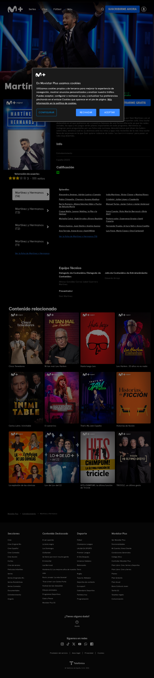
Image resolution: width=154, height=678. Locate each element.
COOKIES (101, 653)
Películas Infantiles (15, 569)
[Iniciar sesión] (143, 9)
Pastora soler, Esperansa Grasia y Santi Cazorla (124, 219)
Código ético (117, 557)
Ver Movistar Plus (118, 540)
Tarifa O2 (115, 590)
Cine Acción (12, 557)
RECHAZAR (86, 112)
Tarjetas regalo (118, 595)
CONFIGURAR (46, 112)
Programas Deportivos (51, 594)
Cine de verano (14, 565)
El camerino (50, 426)
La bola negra (48, 544)
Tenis (79, 569)
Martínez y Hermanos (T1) (29, 243)
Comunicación (117, 599)
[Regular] (17, 178)
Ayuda (77, 626)
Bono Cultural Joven (120, 586)
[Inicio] (15, 9)
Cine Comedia (13, 553)
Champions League (85, 544)
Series (32, 9)
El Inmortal (46, 561)
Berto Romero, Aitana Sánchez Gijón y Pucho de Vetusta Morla (80, 205)
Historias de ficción (125, 426)
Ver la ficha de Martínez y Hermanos (32, 253)
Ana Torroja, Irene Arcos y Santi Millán (77, 231)
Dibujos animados (49, 590)
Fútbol (57, 9)
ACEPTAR (109, 112)
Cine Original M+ (14, 544)
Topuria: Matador (84, 578)
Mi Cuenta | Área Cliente (121, 548)
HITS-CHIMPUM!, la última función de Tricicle (96, 486)
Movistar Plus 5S (48, 603)
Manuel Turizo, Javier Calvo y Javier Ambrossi (127, 204)
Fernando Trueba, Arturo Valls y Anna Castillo (127, 226)
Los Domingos (48, 548)
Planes (114, 574)
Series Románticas (15, 582)
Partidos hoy (82, 595)
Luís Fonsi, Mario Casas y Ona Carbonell (125, 231)
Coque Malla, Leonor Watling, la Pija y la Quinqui (78, 212)
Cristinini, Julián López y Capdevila (122, 199)
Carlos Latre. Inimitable (20, 426)
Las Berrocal (47, 565)
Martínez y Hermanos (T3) (29, 210)
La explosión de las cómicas (22, 485)
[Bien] (21, 178)
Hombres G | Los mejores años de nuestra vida (59, 571)
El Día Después (83, 557)
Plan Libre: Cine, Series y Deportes (126, 565)
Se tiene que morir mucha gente (55, 557)
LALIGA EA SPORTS (84, 548)
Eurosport (81, 586)
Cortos (10, 561)
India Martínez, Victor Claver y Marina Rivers (127, 194)
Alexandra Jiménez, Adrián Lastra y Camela (80, 194)
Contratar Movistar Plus (121, 561)
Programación (83, 599)
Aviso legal (76, 653)
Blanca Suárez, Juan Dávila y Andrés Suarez (79, 226)
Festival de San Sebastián (52, 586)
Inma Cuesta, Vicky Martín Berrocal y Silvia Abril (126, 212)
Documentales (13, 590)
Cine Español (13, 548)
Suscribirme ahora (122, 9)
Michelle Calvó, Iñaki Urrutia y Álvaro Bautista (80, 218)
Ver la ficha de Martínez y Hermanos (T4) (78, 236)
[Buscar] (102, 9)
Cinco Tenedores (17, 366)
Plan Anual (116, 582)
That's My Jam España (91, 426)
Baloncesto (81, 565)
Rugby (79, 574)
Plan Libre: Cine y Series (121, 569)
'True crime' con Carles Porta (54, 582)
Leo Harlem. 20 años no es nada (131, 366)
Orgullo (11, 599)
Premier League (83, 553)
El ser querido (48, 540)
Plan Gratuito (117, 578)
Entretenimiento (14, 595)
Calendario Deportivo (86, 590)
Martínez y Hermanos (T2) (29, 226)
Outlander (46, 553)
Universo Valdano (84, 561)
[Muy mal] (10, 178)
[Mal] (14, 178)
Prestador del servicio (59, 653)
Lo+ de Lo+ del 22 (53, 485)
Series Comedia (14, 586)
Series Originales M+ (16, 578)
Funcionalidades (118, 544)
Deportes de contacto (86, 582)
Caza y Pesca (47, 598)
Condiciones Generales (121, 553)
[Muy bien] (24, 178)
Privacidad (89, 653)
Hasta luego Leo (88, 366)
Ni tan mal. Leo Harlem (55, 366)
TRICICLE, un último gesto (128, 485)
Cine (44, 9)
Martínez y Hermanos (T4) (29, 194)
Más (69, 9)
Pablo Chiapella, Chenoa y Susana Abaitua (79, 199)
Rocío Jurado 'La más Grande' (54, 577)
